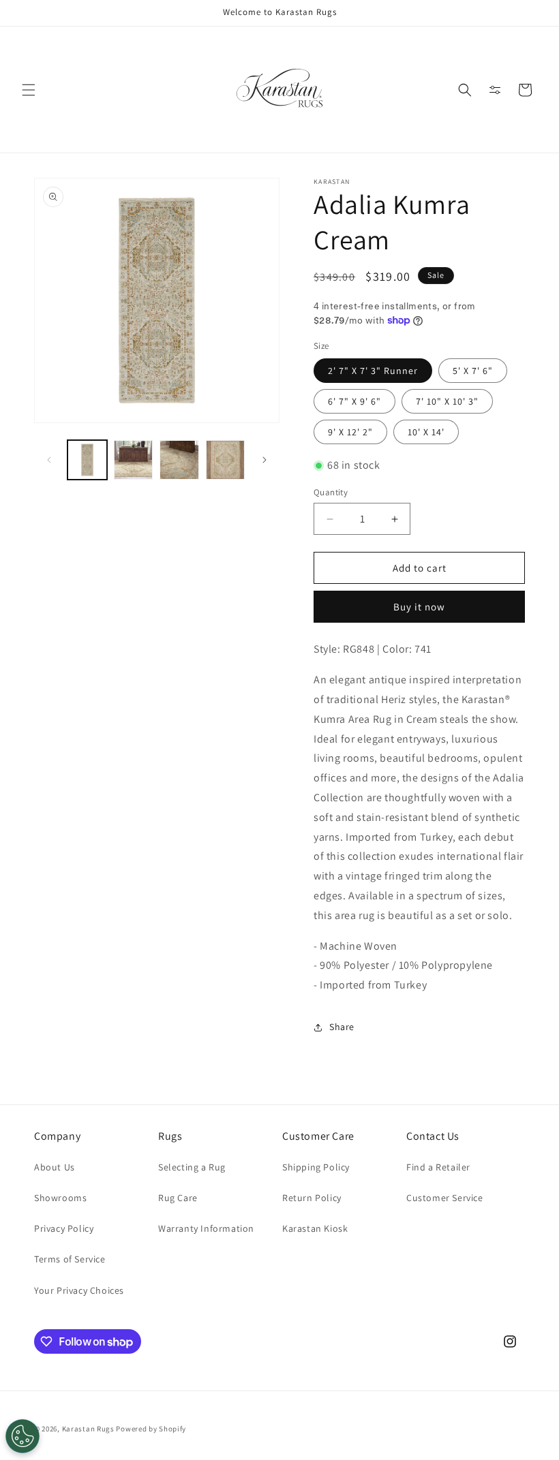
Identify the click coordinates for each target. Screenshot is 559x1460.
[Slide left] (49, 460)
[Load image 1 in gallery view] (87, 460)
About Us (54, 1167)
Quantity (331, 492)
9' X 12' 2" (350, 432)
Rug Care (178, 1198)
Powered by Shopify (151, 1428)
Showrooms (60, 1198)
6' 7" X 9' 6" (354, 401)
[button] (29, 90)
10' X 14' (426, 432)
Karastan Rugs (88, 1428)
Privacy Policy (63, 1228)
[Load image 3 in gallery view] (133, 460)
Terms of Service (70, 1259)
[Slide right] (265, 460)
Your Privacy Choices (79, 1290)
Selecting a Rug (192, 1167)
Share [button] (341, 1027)
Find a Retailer (438, 1167)
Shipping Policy (316, 1167)
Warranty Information (206, 1228)
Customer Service (444, 1198)
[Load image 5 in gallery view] (225, 460)
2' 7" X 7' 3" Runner (373, 370)
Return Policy (312, 1198)
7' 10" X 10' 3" (447, 401)
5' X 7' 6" (473, 370)
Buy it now (419, 606)
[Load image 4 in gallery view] (179, 460)
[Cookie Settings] (22, 1436)
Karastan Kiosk (315, 1228)
